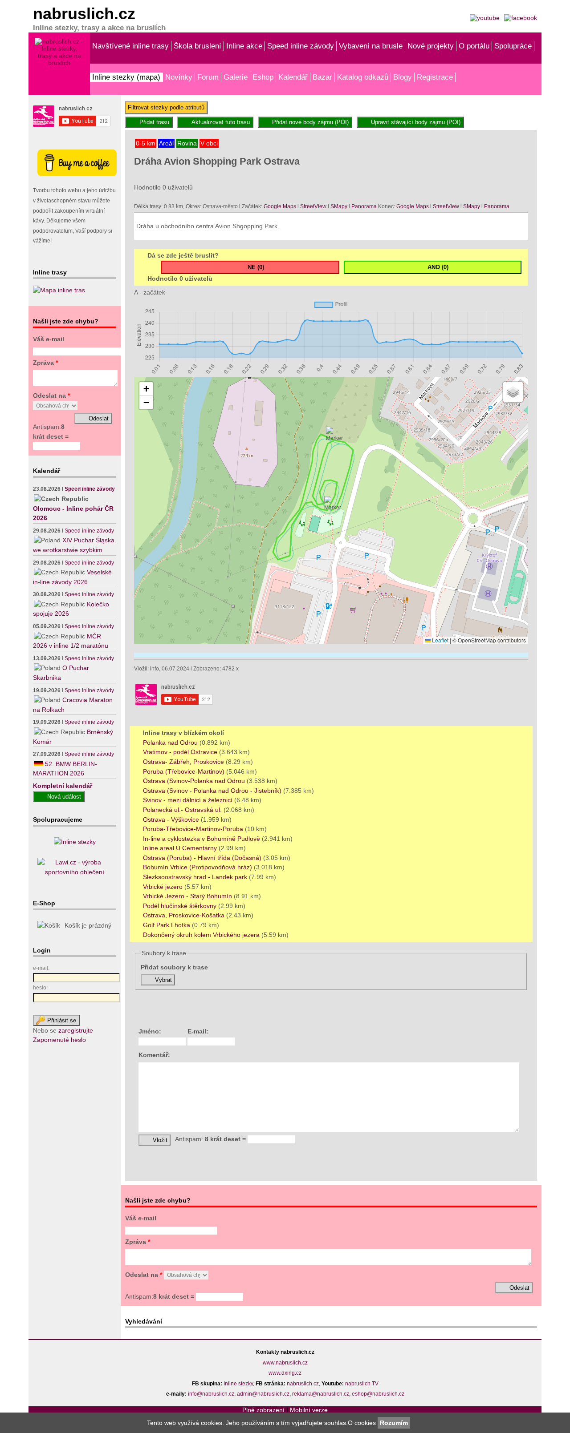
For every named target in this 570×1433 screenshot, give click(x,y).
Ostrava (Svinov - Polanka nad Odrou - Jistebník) (213, 790)
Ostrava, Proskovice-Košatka (184, 915)
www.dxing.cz (285, 1373)
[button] (332, 503)
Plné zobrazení (263, 1409)
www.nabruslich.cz (285, 1362)
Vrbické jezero (163, 886)
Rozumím (394, 1422)
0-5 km (145, 143)
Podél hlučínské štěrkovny (180, 905)
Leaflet (439, 640)
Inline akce (244, 45)
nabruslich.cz (303, 1383)
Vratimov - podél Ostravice (181, 751)
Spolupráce (513, 45)
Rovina (187, 143)
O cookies (363, 1422)
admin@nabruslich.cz (263, 1394)
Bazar (322, 77)
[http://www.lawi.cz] (74, 872)
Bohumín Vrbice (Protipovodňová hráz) (198, 867)
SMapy (338, 206)
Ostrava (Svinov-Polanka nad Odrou (195, 780)
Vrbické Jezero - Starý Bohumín (188, 896)
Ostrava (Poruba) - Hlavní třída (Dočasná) (203, 857)
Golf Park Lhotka (167, 924)
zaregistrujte (75, 1030)
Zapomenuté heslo (59, 1039)
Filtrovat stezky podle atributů (166, 107)
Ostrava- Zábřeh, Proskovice (184, 761)
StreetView (313, 206)
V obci (209, 143)
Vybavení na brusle (371, 45)
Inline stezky (238, 1383)
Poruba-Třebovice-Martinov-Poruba (194, 828)
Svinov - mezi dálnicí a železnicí (188, 799)
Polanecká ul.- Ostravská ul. (183, 809)
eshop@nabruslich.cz (378, 1394)
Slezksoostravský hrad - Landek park (196, 876)
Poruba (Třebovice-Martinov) (184, 771)
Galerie (236, 77)
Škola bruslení (197, 45)
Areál (166, 143)
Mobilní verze (309, 1409)
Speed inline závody (300, 45)
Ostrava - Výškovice (172, 819)
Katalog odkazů (362, 77)
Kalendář (293, 77)
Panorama (364, 206)
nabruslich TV (362, 1383)
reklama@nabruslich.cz (320, 1394)
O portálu (474, 45)
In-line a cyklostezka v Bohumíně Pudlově (202, 838)
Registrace (435, 77)
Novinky (178, 77)
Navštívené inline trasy (130, 45)
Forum (208, 77)
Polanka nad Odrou (171, 742)
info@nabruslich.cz (211, 1394)
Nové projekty (430, 45)
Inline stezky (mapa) (126, 77)
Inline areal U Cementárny (181, 848)
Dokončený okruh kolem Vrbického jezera (202, 934)
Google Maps (280, 206)
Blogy (402, 77)
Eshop (262, 77)
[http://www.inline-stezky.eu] (74, 841)
